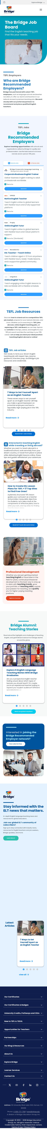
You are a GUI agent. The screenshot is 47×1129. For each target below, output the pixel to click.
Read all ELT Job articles (23, 434)
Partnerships (10, 1037)
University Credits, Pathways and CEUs (21, 1013)
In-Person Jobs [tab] (35, 163)
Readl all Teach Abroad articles (23, 525)
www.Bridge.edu (33, 1112)
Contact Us (9, 1076)
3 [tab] (23, 430)
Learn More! (11, 838)
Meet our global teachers (24, 711)
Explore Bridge (11, 1062)
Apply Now (23, 188)
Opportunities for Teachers (16, 1029)
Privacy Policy (29, 1127)
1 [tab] (17, 430)
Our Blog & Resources (14, 1046)
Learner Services (12, 1070)
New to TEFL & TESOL (13, 1021)
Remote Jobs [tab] (14, 163)
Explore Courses (15, 598)
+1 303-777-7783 (19, 1112)
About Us (8, 1054)
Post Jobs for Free (15, 744)
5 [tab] (30, 430)
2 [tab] (20, 430)
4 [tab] (27, 430)
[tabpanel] (23, 231)
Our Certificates (11, 997)
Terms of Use (17, 1127)
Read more (11, 417)
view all (22, 974)
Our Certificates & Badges (16, 1005)
